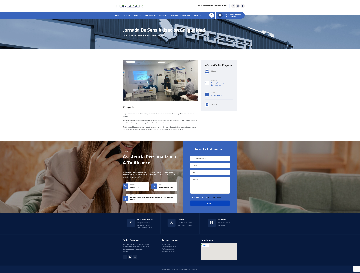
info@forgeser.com (224, 223)
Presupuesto (150, 15)
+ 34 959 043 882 (230, 16)
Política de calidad (168, 249)
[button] (125, 80)
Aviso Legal (166, 244)
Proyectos (163, 15)
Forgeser (126, 15)
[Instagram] (238, 6)
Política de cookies (168, 251)
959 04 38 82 (135, 187)
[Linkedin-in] (130, 257)
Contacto (197, 15)
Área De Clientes (220, 6)
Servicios (137, 15)
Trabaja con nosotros (180, 15)
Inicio (117, 15)
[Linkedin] (242, 6)
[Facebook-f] (233, 6)
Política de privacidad (214, 197)
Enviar (209, 203)
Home (125, 35)
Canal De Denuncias (205, 6)
